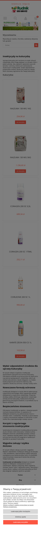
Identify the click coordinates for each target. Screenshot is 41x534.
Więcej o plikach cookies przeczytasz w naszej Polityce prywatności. (18, 506)
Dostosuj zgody (20, 517)
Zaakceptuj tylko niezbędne (20, 511)
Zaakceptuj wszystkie (20, 522)
